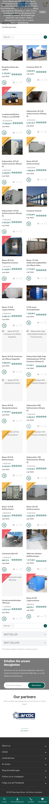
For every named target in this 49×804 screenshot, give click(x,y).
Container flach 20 (34, 67)
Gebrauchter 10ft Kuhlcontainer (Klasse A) (36, 459)
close (42, 12)
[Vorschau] (14, 83)
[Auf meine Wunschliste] (21, 83)
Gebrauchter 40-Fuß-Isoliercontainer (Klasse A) (36, 113)
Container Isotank (34, 211)
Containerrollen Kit (10, 554)
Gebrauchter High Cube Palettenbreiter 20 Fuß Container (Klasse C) (36, 358)
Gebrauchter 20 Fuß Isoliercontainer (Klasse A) (12, 163)
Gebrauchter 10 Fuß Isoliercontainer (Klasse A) (12, 213)
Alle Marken (24, 731)
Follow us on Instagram (13, 776)
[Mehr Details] (17, 83)
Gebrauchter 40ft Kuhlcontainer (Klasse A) (36, 407)
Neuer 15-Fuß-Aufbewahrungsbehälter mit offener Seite (37, 262)
